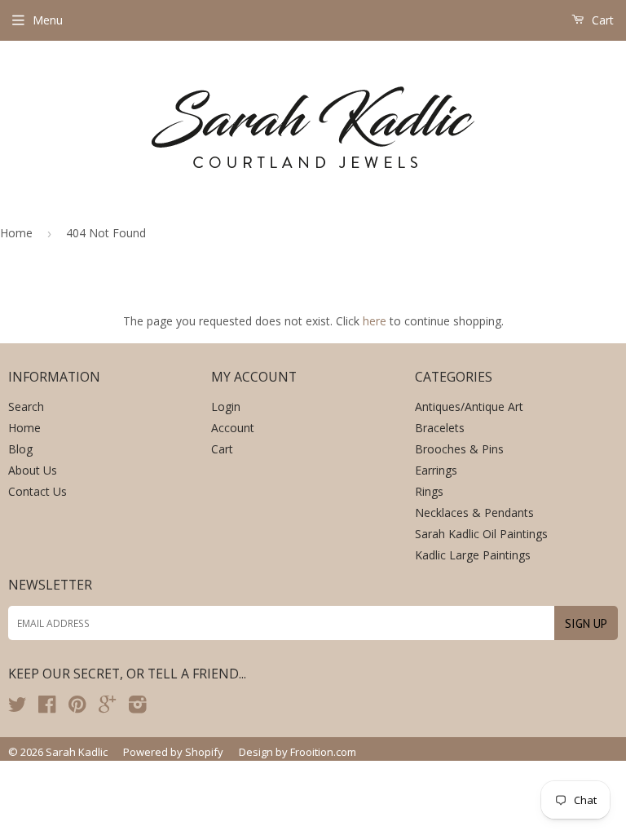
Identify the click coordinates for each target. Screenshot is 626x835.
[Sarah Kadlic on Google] (107, 707)
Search (26, 406)
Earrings (436, 470)
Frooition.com (323, 751)
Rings (429, 491)
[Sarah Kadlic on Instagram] (138, 707)
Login (225, 406)
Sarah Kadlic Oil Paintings (481, 533)
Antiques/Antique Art (469, 406)
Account (232, 427)
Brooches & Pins (459, 449)
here (374, 321)
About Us (32, 470)
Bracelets (440, 427)
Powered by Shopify (173, 751)
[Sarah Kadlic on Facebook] (46, 707)
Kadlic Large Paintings (473, 555)
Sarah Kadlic (77, 751)
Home (16, 233)
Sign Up (586, 623)
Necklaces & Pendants (474, 512)
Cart (601, 20)
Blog (20, 449)
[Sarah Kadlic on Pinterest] (77, 707)
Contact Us (37, 491)
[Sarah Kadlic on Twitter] (17, 707)
